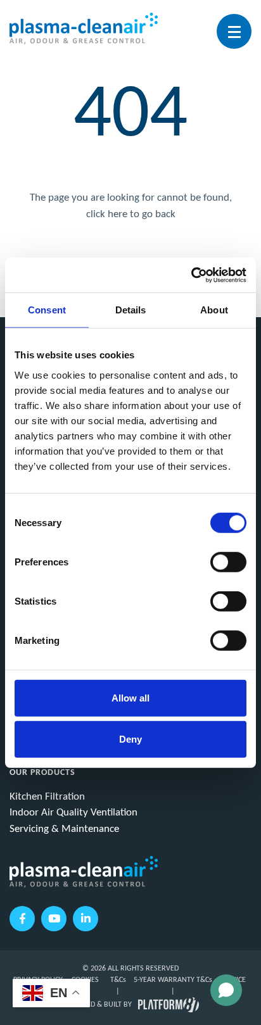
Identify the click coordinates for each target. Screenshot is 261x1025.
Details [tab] (130, 310)
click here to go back (130, 214)
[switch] (228, 561)
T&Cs (118, 980)
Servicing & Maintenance (64, 829)
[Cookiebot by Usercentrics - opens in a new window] (191, 275)
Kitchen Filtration (47, 796)
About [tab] (214, 310)
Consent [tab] (47, 310)
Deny (130, 739)
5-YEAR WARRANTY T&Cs (173, 980)
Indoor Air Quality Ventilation (73, 812)
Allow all (130, 697)
